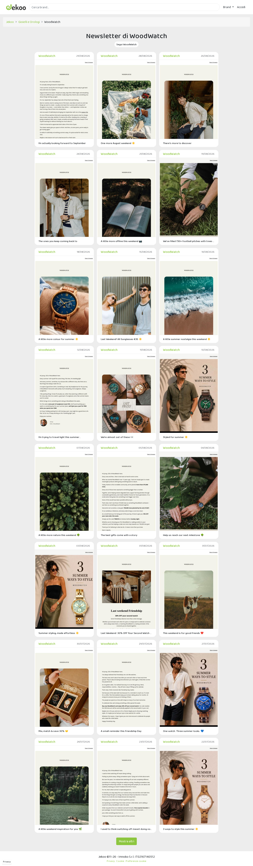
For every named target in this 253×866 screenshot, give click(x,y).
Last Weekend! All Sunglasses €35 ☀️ (121, 339)
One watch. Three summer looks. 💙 (183, 731)
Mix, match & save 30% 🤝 (53, 731)
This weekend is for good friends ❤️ (183, 633)
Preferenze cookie (136, 861)
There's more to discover (177, 143)
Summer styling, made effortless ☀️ (59, 633)
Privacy (7, 861)
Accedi (241, 7)
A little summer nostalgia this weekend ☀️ (187, 339)
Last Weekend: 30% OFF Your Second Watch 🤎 (126, 633)
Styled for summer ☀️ (175, 437)
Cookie (120, 861)
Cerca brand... (37, 13)
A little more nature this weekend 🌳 (59, 535)
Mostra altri (126, 841)
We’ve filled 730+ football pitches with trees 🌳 (188, 241)
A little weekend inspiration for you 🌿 (60, 829)
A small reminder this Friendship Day (121, 731)
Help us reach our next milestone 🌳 (183, 535)
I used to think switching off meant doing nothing (126, 829)
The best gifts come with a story (119, 535)
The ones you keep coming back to (58, 241)
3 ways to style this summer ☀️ (180, 829)
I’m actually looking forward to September (62, 143)
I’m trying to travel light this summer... (60, 437)
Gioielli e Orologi (29, 22)
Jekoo (10, 22)
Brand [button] (227, 7)
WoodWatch (47, 56)
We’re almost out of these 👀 (117, 437)
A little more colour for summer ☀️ (58, 339)
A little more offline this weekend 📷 (121, 241)
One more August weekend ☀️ (118, 143)
